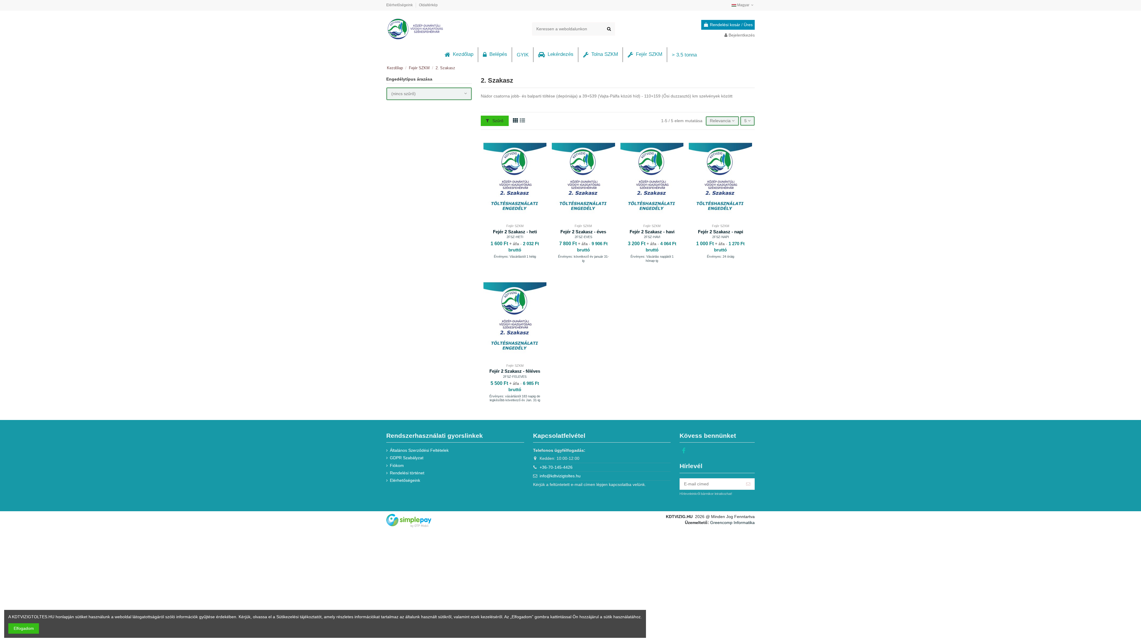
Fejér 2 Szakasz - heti (515, 231)
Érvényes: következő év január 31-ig (583, 258)
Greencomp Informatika (732, 522)
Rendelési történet (407, 473)
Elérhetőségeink (400, 5)
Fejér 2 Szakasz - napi (720, 231)
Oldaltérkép (428, 5)
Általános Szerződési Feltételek (419, 450)
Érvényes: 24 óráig (720, 256)
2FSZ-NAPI (720, 237)
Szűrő (497, 120)
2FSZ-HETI (515, 237)
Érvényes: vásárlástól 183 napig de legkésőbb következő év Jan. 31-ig (514, 398)
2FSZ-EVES (583, 237)
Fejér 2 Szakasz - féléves (514, 371)
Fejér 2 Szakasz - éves (583, 231)
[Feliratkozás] (748, 484)
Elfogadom (24, 628)
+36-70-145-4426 (556, 467)
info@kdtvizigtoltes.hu (560, 475)
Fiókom (397, 465)
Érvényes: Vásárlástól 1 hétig (515, 256)
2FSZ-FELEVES (515, 376)
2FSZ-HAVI (652, 237)
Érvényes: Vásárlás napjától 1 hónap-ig (652, 258)
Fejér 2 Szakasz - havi (652, 231)
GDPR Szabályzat (406, 457)
